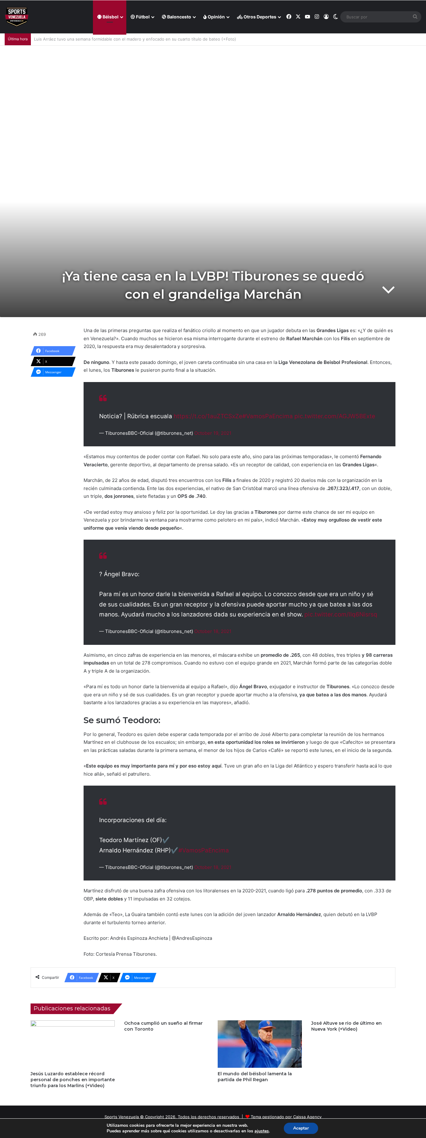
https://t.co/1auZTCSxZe (208, 416)
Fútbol (142, 16)
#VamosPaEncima (267, 416)
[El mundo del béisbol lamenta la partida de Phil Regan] (260, 1044)
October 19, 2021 (212, 433)
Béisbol (110, 16)
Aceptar (301, 1128)
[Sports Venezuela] (17, 17)
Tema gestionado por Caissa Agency (286, 1116)
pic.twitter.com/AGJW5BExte (334, 416)
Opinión (216, 16)
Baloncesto (178, 16)
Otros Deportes (259, 16)
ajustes (261, 1131)
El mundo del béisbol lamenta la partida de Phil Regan (255, 1076)
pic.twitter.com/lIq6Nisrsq (340, 614)
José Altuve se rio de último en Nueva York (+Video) (346, 1026)
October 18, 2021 (212, 631)
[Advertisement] (213, 92)
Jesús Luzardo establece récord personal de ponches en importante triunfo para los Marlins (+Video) (73, 1079)
